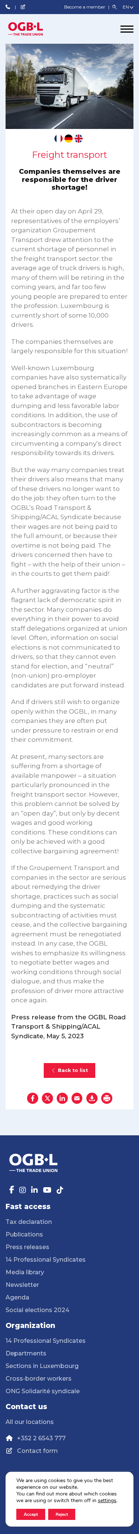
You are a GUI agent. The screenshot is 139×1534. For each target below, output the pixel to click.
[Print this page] (106, 1098)
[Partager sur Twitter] (47, 1098)
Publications (24, 1234)
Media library (25, 1272)
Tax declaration (29, 1221)
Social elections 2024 (37, 1310)
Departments (26, 1353)
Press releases (27, 1247)
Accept (31, 1514)
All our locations (30, 1421)
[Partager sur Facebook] (32, 1098)
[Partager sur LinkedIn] (62, 1098)
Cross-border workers (39, 1378)
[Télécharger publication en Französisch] (58, 139)
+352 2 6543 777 (41, 1438)
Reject (62, 1514)
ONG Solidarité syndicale (43, 1391)
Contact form (37, 1450)
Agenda (17, 1297)
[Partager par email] (77, 1098)
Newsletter (22, 1284)
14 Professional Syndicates (46, 1259)
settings (107, 1500)
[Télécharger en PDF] (91, 1098)
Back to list (73, 1070)
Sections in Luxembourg (42, 1365)
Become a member (85, 7)
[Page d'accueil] (33, 29)
